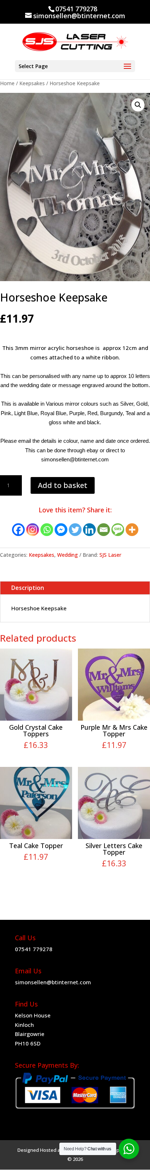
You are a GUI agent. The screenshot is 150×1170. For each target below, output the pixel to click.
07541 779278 (33, 949)
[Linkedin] (89, 529)
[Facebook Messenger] (61, 529)
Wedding (67, 554)
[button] (138, 104)
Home (7, 83)
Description (27, 588)
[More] (132, 529)
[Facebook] (18, 529)
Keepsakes (32, 83)
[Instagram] (32, 529)
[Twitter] (75, 529)
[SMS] (117, 529)
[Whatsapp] (46, 529)
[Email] (103, 529)
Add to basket (62, 485)
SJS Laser (110, 554)
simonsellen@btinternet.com (53, 982)
